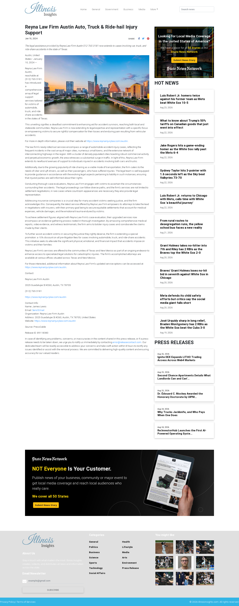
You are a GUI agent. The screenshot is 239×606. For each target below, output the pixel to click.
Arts (124, 557)
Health (126, 541)
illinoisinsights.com (208, 601)
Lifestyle (127, 547)
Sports (93, 562)
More (153, 9)
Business (128, 9)
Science (93, 557)
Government (111, 9)
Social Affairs (97, 573)
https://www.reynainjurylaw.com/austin (107, 141)
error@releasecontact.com (127, 342)
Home (83, 9)
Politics (93, 547)
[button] (139, 38)
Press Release (130, 568)
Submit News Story (184, 60)
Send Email (38, 310)
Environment (129, 562)
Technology (96, 568)
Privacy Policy (7, 601)
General (96, 9)
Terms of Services (26, 601)
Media (142, 9)
